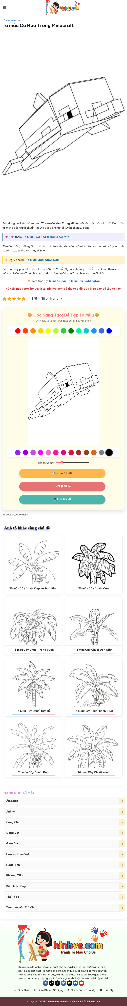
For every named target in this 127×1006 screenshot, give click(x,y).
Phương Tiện (14, 875)
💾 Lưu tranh (62, 499)
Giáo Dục (12, 843)
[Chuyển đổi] (122, 801)
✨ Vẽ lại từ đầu (62, 486)
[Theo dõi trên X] (57, 983)
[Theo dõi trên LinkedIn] (75, 983)
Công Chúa (13, 822)
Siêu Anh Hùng (16, 886)
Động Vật (12, 832)
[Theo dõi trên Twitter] (63, 983)
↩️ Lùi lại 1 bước (62, 473)
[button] (4, 7)
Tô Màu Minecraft (12, 20)
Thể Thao (12, 896)
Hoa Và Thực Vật (17, 854)
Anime (10, 811)
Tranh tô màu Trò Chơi (21, 907)
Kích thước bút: (46, 463)
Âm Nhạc (12, 800)
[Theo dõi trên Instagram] (45, 983)
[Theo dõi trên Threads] (69, 983)
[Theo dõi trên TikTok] (51, 983)
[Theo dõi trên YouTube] (81, 983)
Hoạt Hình (13, 864)
